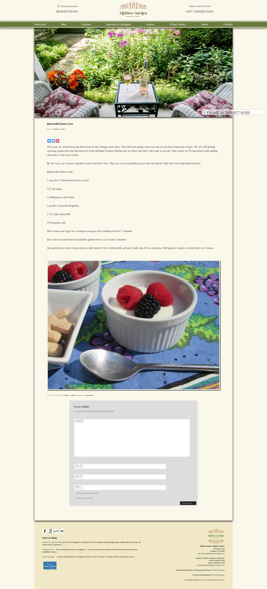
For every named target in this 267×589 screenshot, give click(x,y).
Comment (78, 420)
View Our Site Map (207, 580)
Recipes (66, 395)
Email (78, 476)
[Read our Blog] (56, 531)
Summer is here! (48, 549)
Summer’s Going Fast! (50, 542)
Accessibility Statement (192, 580)
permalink (89, 395)
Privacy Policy (220, 580)
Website (77, 486)
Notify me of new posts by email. (84, 498)
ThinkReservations (218, 570)
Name (78, 465)
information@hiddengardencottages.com (211, 565)
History (150, 24)
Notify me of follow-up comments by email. (87, 493)
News (204, 24)
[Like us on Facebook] (44, 531)
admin (73, 395)
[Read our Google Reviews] (50, 531)
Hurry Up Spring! (48, 557)
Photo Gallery (178, 24)
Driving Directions (69, 6)
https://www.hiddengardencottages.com (211, 553)
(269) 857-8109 (203, 6)
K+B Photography (219, 575)
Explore (86, 24)
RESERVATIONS (67, 11)
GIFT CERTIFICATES (200, 11)
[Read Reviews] (61, 531)
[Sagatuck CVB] (49, 570)
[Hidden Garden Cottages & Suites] (133, 19)
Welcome (40, 24)
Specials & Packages (118, 24)
